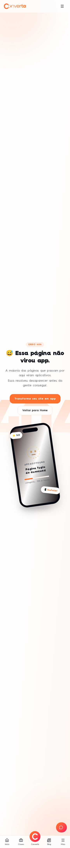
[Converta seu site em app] (35, 836)
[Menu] (62, 6)
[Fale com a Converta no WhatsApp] (61, 827)
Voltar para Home (35, 410)
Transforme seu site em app (35, 398)
